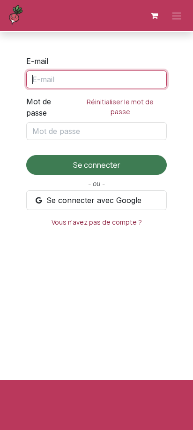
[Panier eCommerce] (154, 15)
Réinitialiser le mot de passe (120, 106)
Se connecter (96, 165)
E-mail (37, 61)
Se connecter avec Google (92, 200)
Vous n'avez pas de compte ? (97, 222)
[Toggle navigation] (176, 15)
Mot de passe (90, 107)
